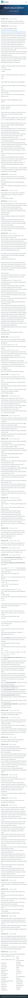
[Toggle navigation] (26, 2)
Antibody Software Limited (13, 996)
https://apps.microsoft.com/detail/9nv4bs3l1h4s (12, 32)
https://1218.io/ (7, 30)
